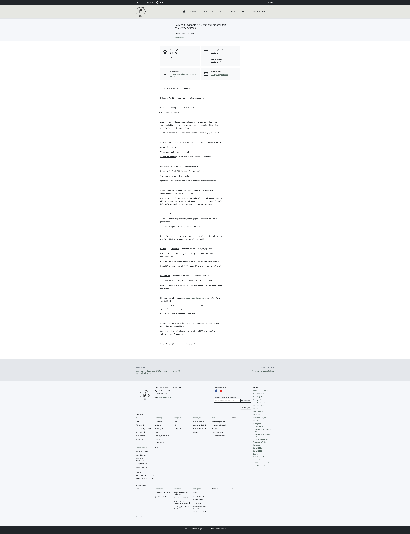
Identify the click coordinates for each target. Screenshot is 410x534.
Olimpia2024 (257, 448)
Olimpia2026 (257, 451)
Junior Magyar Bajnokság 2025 (263, 430)
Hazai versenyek (258, 412)
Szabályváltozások (261, 466)
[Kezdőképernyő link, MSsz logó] (141, 11)
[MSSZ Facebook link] (157, 3)
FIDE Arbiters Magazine (262, 463)
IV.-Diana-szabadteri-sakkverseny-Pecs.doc (183, 75)
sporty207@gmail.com (219, 75)
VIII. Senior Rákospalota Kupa (262, 371)
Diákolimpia (259, 427)
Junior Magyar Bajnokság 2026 (263, 435)
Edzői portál (257, 400)
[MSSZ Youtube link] (161, 3)
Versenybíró (257, 460)
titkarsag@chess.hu (164, 397)
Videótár (138, 472)
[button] (261, 2)
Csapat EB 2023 (258, 394)
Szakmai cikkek (260, 403)
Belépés (270, 3)
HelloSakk (256, 415)
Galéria (255, 409)
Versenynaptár (258, 469)
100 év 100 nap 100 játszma (262, 391)
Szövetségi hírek (258, 457)
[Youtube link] (221, 391)
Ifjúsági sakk (257, 424)
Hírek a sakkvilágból (259, 418)
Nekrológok (257, 445)
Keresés (247, 401)
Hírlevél (255, 421)
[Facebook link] (216, 391)
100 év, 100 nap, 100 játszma (145, 475)
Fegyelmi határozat (259, 406)
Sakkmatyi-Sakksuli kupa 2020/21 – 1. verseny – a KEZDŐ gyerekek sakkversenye (158, 372)
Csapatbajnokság (258, 397)
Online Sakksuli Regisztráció (145, 478)
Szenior (255, 454)
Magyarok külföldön (259, 442)
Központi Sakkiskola (261, 439)
